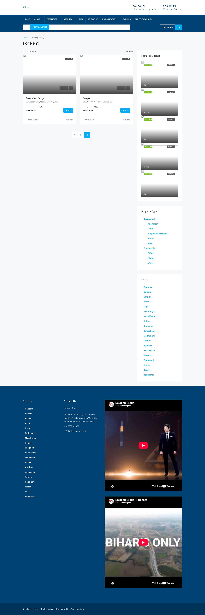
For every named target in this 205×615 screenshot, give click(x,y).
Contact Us (93, 19)
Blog (81, 19)
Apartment (153, 224)
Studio (151, 238)
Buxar (146, 370)
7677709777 (138, 6)
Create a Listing (39, 27)
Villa (150, 243)
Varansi (147, 355)
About (37, 19)
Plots (150, 229)
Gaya (146, 306)
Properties (52, 19)
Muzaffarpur (150, 316)
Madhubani (149, 336)
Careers (127, 19)
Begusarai (149, 375)
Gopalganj (149, 360)
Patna (146, 301)
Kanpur (147, 297)
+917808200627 (71, 426)
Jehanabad (149, 350)
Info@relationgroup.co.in (144, 9)
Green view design (35, 98)
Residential (149, 219)
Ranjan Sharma (32, 120)
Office (151, 253)
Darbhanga (149, 311)
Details (68, 110)
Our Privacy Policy (143, 19)
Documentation (109, 19)
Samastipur (149, 331)
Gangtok (148, 287)
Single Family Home (157, 233)
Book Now (68, 19)
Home (27, 19)
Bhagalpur (149, 326)
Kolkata (147, 292)
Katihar (147, 340)
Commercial (149, 248)
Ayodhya (148, 345)
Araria (147, 365)
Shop (150, 263)
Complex (87, 98)
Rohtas (147, 321)
